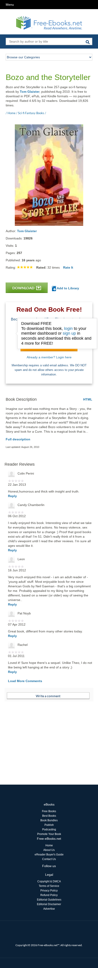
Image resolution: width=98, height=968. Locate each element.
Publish (49, 825)
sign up (69, 333)
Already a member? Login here (49, 357)
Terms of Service (49, 886)
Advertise (49, 908)
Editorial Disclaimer (49, 904)
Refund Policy (49, 895)
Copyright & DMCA (49, 881)
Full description (18, 439)
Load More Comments (25, 681)
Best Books (49, 815)
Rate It (68, 267)
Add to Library (67, 288)
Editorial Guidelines (49, 899)
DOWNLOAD (23, 288)
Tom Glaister (29, 91)
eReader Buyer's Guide (49, 854)
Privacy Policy (49, 890)
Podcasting (49, 829)
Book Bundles (49, 820)
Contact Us (49, 859)
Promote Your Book (49, 834)
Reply (12, 496)
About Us (49, 850)
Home (49, 845)
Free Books (49, 811)
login (68, 328)
